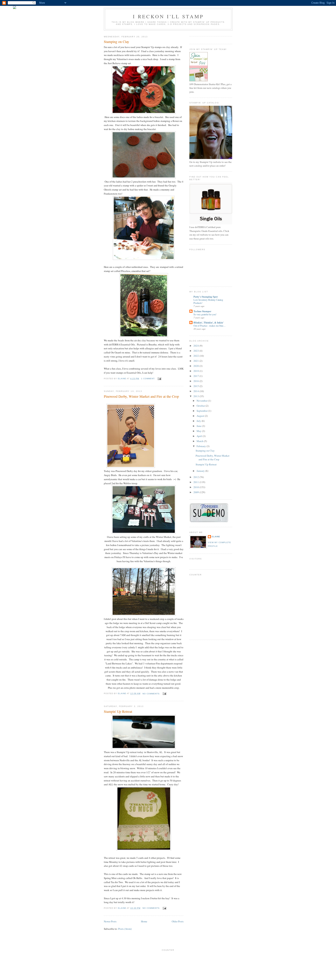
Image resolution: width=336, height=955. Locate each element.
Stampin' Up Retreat (118, 711)
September (202, 410)
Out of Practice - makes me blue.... (209, 325)
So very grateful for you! (204, 314)
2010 (196, 487)
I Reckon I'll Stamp (168, 16)
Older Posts (178, 921)
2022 (196, 355)
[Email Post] (159, 378)
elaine (216, 537)
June (199, 426)
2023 (196, 350)
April (200, 436)
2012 (196, 477)
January (201, 471)
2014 (196, 391)
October (201, 405)
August (201, 416)
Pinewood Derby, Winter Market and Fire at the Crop (141, 396)
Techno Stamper (202, 311)
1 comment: (148, 378)
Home (144, 921)
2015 (196, 386)
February (201, 446)
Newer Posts (110, 921)
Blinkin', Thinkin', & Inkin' (208, 322)
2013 (196, 396)
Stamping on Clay (116, 41)
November (202, 400)
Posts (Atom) (125, 929)
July (199, 421)
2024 (196, 345)
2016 (196, 381)
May (199, 431)
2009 (196, 492)
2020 (196, 366)
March (200, 441)
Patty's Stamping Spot (205, 296)
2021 (196, 361)
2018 (196, 371)
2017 (196, 376)
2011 (196, 482)
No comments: (152, 694)
